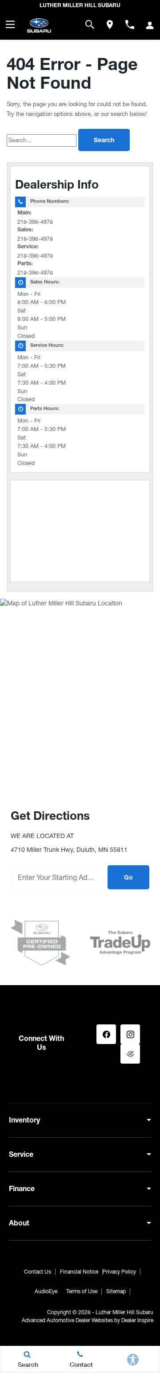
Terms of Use (81, 1291)
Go (128, 878)
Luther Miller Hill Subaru (124, 1312)
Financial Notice (79, 1272)
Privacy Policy (119, 1272)
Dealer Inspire (137, 1320)
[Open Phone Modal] (130, 24)
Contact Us (37, 1272)
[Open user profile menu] (150, 25)
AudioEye (46, 1291)
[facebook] (106, 1034)
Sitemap (116, 1291)
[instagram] (130, 1034)
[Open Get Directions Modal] (110, 24)
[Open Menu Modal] (10, 24)
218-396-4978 (35, 221)
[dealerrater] (130, 1054)
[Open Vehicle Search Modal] (90, 24)
